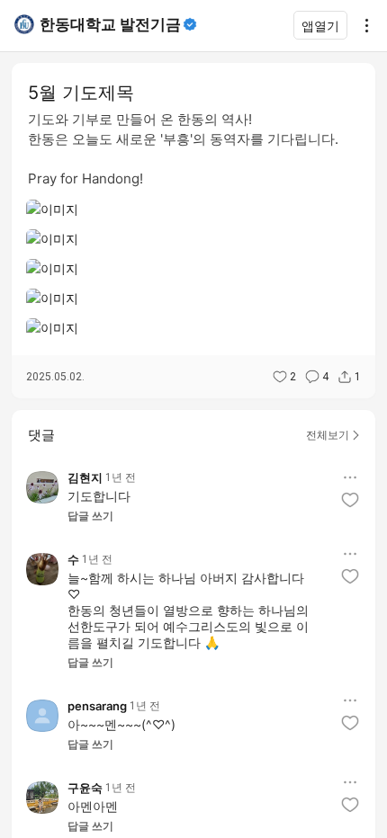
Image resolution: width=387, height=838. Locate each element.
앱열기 (320, 25)
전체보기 (327, 434)
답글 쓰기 (90, 516)
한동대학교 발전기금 (110, 24)
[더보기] (362, 25)
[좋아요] (350, 500)
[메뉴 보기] (350, 477)
